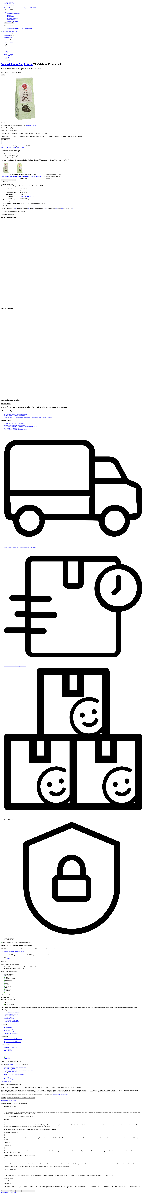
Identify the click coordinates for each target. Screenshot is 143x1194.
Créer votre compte (9, 1029)
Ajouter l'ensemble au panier (8, 180)
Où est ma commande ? (13, 13)
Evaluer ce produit (5, 403)
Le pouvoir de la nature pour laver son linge (15, 414)
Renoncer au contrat (6, 1081)
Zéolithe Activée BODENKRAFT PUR (14, 425)
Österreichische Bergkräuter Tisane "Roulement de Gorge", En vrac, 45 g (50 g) (23, 176)
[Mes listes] (5, 45)
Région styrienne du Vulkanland (12, 1042)
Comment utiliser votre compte (12, 1012)
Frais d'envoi (10, 16)
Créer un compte (8, 42)
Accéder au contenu (9, 3)
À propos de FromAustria (10, 1047)
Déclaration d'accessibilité (10, 1071)
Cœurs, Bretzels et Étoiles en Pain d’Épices (15, 429)
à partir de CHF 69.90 (20, 8)
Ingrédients (5, 205)
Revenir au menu (8, 2)
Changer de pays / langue (15, 1061)
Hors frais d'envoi (31, 125)
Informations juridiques (8, 214)
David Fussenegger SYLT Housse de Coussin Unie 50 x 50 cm (20, 426)
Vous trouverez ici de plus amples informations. (13, 951)
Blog (5, 1040)
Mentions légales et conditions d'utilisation (15, 1067)
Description (5, 181)
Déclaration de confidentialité (60, 1094)
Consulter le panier (9, 5)
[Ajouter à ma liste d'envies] (1, 141)
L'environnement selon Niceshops (13, 1039)
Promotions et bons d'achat (11, 1020)
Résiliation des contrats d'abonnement (14, 1074)
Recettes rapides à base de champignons (14, 415)
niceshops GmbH (12, 1064)
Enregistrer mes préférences (8, 1191)
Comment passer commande (11, 1014)
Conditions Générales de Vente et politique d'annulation (18, 1070)
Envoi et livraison (8, 1017)
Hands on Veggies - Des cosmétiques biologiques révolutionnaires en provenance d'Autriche (28, 417)
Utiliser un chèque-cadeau (11, 1033)
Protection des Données (10, 1068)
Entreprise (6, 1077)
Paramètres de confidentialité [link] (11, 1073)
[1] (5, 208)
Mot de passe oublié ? (9, 1030)
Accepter (3, 1097)
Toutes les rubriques (12, 21)
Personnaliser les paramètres (28, 1097)
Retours (9, 15)
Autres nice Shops (8, 1079)
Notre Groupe (7, 1049)
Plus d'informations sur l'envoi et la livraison (12, 147)
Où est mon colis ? (9, 1032)
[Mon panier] (73, 47)
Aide (5, 12)
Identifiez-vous (8, 37)
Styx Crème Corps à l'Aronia (11, 428)
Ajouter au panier (5, 139)
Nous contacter (11, 19)
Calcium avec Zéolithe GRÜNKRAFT (14, 423)
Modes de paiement (12, 18)
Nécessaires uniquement (13, 1097)
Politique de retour (9, 1018)
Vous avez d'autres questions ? (12, 1021)
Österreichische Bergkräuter (17, 64)
